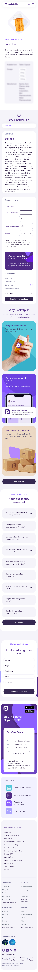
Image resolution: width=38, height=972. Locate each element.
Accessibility (25, 924)
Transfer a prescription (28, 890)
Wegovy (5, 914)
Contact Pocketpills (27, 914)
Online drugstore (26, 893)
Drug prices (24, 896)
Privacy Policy (22, 959)
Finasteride (6, 924)
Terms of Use (13, 959)
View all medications (19, 691)
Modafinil (5, 918)
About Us (24, 911)
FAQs (22, 921)
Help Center (24, 918)
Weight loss (6, 890)
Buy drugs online (7, 927)
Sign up (27, 4)
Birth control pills (8, 899)
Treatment (5, 886)
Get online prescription (24, 900)
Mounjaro (5, 921)
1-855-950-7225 (20, 744)
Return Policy (31, 959)
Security (5, 959)
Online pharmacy (26, 886)
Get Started (19, 481)
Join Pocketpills (26, 927)
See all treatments (8, 902)
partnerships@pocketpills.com (17, 768)
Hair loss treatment (8, 893)
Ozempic (5, 911)
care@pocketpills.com (22, 741)
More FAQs (19, 622)
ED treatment (6, 896)
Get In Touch (17, 753)
